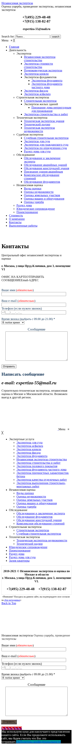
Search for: (7, 36)
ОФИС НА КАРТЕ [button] (13, 276)
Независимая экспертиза (17, 3)
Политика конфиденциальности (40, 741)
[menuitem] (14, 46)
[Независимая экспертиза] (29, 236)
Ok (18, 741)
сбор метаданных (12, 600)
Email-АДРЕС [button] (30, 280)
